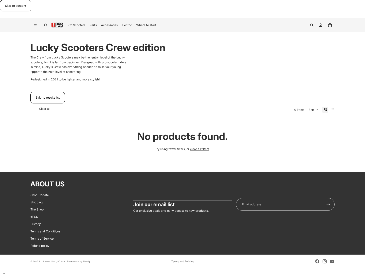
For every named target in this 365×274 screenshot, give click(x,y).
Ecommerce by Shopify (78, 261)
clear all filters (199, 149)
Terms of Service (42, 238)
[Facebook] (317, 261)
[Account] (320, 25)
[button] (313, 109)
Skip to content (15, 5)
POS (59, 261)
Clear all (44, 108)
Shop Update (39, 195)
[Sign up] (328, 204)
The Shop (37, 209)
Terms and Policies (182, 261)
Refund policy (39, 246)
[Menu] (35, 25)
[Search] (45, 25)
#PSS (34, 216)
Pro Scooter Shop (47, 261)
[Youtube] (332, 261)
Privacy (35, 224)
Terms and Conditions (45, 231)
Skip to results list (47, 97)
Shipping (36, 202)
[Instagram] (324, 261)
